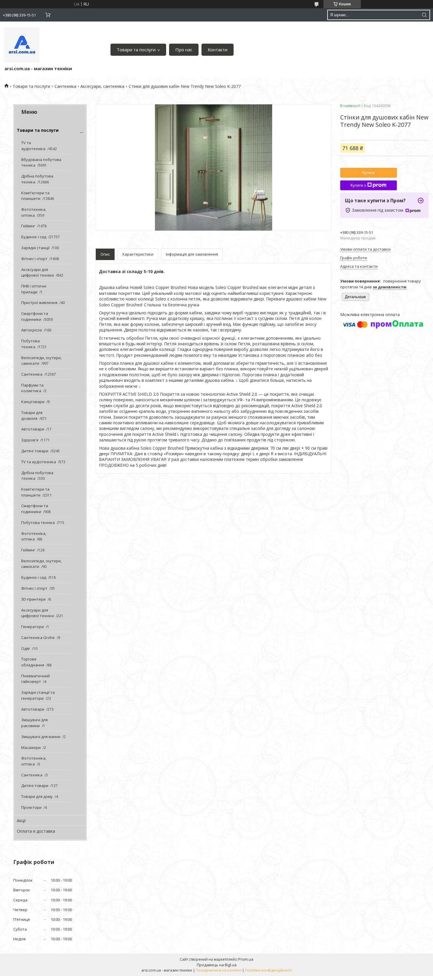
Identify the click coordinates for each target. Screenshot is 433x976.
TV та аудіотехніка (33, 145)
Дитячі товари (34, 451)
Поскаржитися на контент (218, 970)
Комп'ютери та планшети (35, 195)
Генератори (32, 626)
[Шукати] (424, 14)
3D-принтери (33, 599)
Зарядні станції (35, 247)
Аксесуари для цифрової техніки (37, 272)
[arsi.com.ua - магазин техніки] (21, 45)
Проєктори (31, 807)
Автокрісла (31, 330)
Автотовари (32, 429)
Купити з (358, 185)
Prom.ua (245, 959)
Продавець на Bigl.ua (217, 964)
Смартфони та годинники (34, 316)
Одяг (25, 648)
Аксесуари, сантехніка (102, 86)
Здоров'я (29, 440)
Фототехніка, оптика (33, 212)
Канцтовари (32, 401)
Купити (368, 172)
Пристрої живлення (39, 302)
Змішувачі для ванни (40, 736)
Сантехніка (65, 86)
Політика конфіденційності (268, 970)
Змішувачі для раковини (34, 722)
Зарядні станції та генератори (38, 695)
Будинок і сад (33, 236)
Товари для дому (37, 796)
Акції (21, 820)
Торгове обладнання (32, 662)
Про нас (183, 49)
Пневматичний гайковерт (35, 678)
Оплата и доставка (36, 831)
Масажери (31, 747)
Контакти (217, 49)
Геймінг (28, 226)
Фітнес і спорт (34, 258)
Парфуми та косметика (32, 388)
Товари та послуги (136, 49)
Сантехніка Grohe (38, 637)
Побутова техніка (30, 343)
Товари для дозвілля (31, 415)
